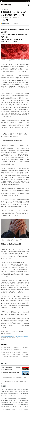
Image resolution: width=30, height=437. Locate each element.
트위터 (4, 20)
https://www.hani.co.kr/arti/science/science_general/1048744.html (15, 336)
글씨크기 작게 (13, 20)
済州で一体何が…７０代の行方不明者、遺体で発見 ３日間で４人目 (15, 402)
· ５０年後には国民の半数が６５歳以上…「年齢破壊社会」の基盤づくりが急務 (15, 356)
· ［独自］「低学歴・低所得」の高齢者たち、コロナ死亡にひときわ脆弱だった (15, 354)
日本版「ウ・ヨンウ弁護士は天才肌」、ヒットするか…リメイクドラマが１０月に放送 (15, 395)
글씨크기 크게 (10, 20)
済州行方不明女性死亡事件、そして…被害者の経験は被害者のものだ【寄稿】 (15, 404)
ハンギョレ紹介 (26, 1)
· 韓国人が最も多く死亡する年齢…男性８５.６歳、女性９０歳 (15, 352)
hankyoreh (6, 5)
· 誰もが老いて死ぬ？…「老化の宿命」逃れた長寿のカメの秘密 (15, 347)
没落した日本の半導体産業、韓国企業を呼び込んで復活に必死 (14, 389)
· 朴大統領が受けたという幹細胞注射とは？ (12, 349)
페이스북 (2, 20)
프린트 (7, 20)
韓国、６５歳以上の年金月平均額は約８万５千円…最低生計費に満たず (15, 393)
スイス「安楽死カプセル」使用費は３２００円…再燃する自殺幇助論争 (15, 400)
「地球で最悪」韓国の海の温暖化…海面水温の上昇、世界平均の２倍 (15, 398)
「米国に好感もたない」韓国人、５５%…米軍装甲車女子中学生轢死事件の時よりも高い (15, 409)
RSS (22, 1)
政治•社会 (6, 9)
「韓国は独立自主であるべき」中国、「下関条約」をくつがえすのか (15, 391)
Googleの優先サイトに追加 (9, 23)
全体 (2, 9)
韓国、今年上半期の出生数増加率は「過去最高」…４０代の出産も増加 (15, 406)
